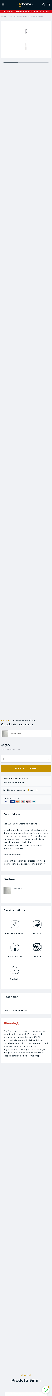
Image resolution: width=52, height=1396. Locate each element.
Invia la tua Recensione (15, 1011)
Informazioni (17, 779)
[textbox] (26, 733)
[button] (3, 4)
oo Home (29, 1056)
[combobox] (26, 733)
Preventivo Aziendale (14, 782)
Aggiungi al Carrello (26, 768)
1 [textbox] (3, 758)
